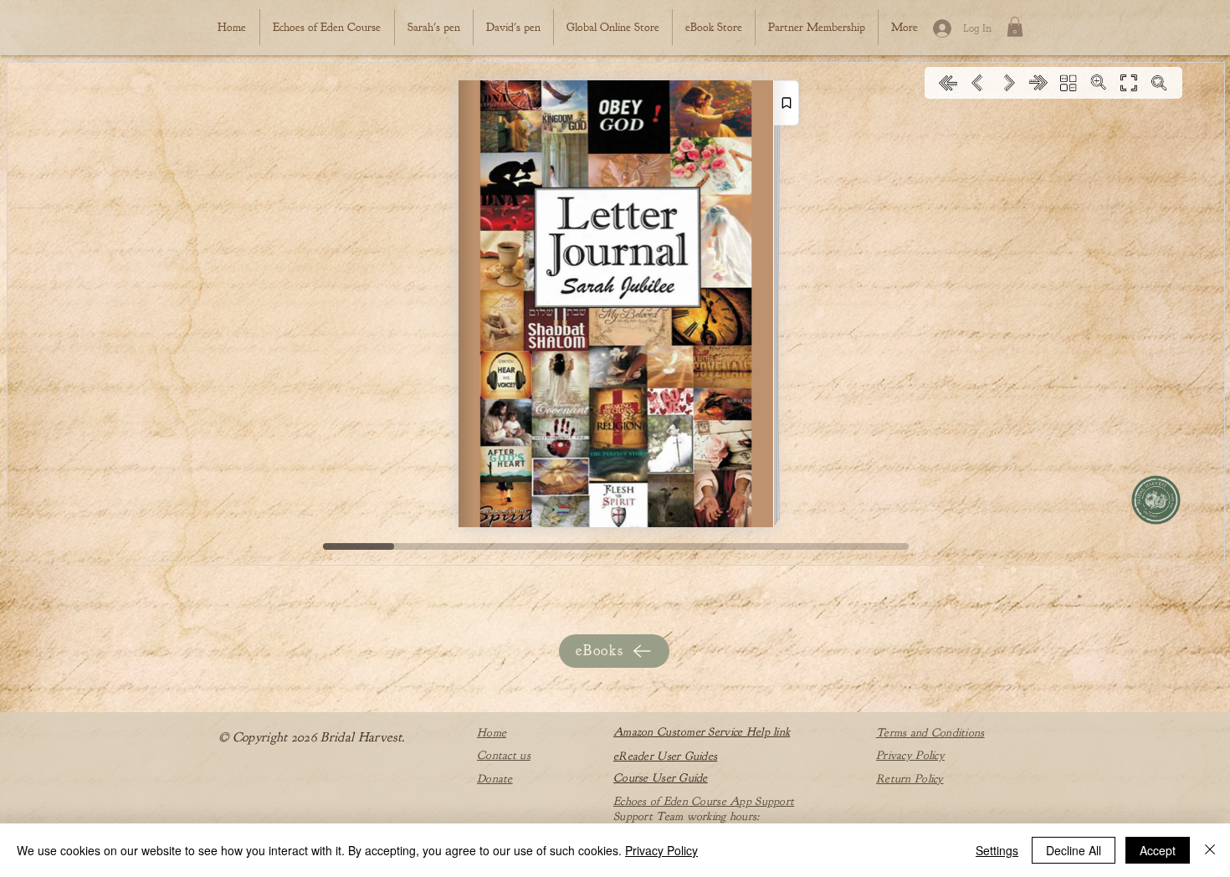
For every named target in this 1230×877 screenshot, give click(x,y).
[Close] (1210, 850)
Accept (1158, 850)
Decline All (1073, 850)
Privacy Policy (661, 850)
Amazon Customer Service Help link (701, 732)
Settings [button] (997, 850)
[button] (1015, 27)
